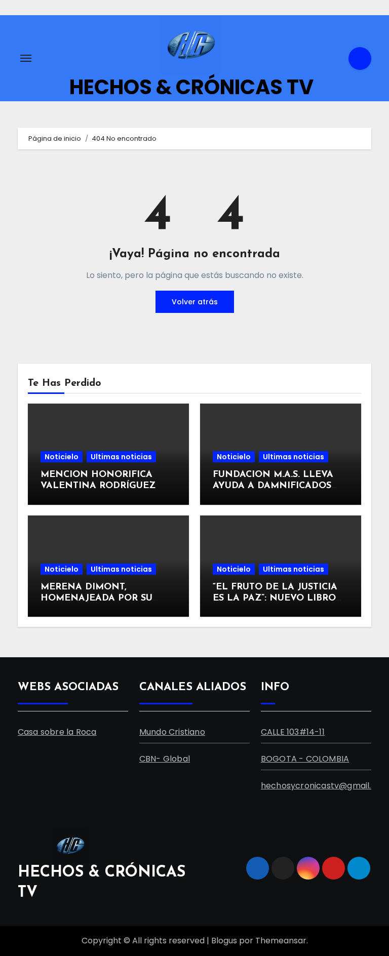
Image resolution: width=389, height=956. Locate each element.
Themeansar (280, 940)
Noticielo (62, 457)
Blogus (224, 940)
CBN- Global (164, 759)
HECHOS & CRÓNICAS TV (191, 87)
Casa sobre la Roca (57, 732)
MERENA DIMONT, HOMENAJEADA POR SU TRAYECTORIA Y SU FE (96, 598)
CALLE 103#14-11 (293, 732)
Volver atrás (195, 302)
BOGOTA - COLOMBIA (305, 759)
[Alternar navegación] (26, 58)
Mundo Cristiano (172, 732)
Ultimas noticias (121, 457)
